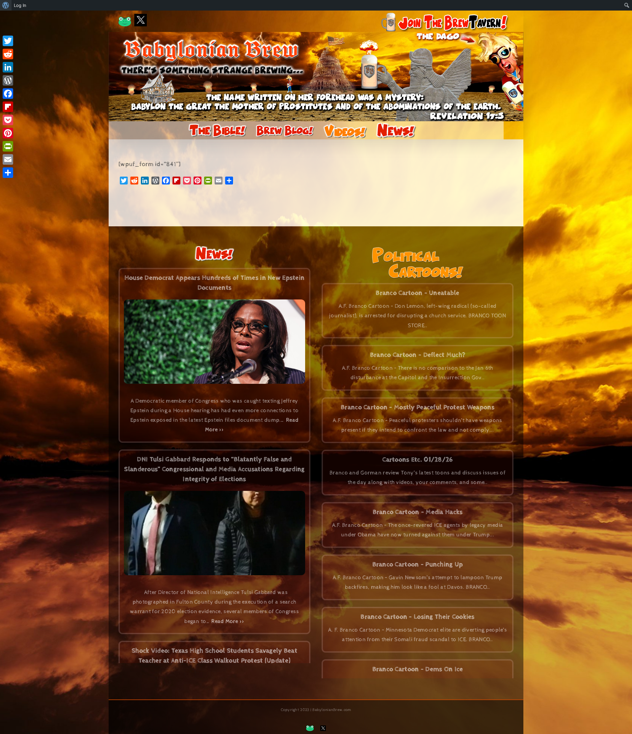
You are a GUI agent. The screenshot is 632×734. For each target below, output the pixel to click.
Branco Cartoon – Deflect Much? (417, 355)
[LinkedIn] (7, 67)
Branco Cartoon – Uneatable (417, 293)
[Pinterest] (7, 133)
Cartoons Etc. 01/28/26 (417, 460)
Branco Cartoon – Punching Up (417, 564)
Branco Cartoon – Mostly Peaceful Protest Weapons (417, 407)
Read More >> (227, 621)
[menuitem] (6, 5)
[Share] (7, 172)
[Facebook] (7, 93)
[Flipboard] (7, 106)
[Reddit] (7, 54)
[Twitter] (7, 40)
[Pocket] (7, 120)
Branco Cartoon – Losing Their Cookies (417, 617)
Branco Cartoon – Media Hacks (418, 512)
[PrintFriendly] (7, 146)
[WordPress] (7, 80)
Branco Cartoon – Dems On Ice (417, 669)
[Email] (7, 159)
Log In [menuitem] (20, 5)
